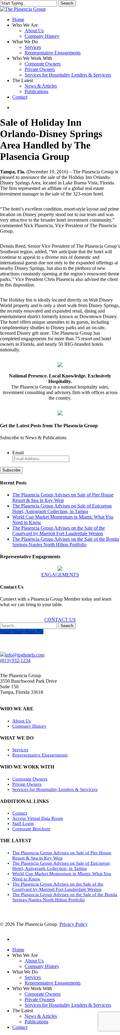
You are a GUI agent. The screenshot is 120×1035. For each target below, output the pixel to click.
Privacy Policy (73, 924)
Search (67, 3)
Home (18, 949)
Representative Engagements (40, 755)
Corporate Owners (29, 778)
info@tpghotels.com (24, 655)
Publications (36, 1021)
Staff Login (23, 823)
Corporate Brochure (31, 828)
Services (20, 749)
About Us (21, 720)
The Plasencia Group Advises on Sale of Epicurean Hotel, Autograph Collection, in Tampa (62, 508)
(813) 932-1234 (15, 660)
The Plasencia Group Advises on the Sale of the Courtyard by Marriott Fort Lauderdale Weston (58, 530)
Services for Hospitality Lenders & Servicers (55, 789)
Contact (19, 813)
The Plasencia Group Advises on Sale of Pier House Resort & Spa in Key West (63, 497)
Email (18, 452)
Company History (29, 726)
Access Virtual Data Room (37, 818)
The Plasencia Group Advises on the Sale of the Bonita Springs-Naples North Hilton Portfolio (65, 541)
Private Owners (27, 784)
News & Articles (41, 1016)
